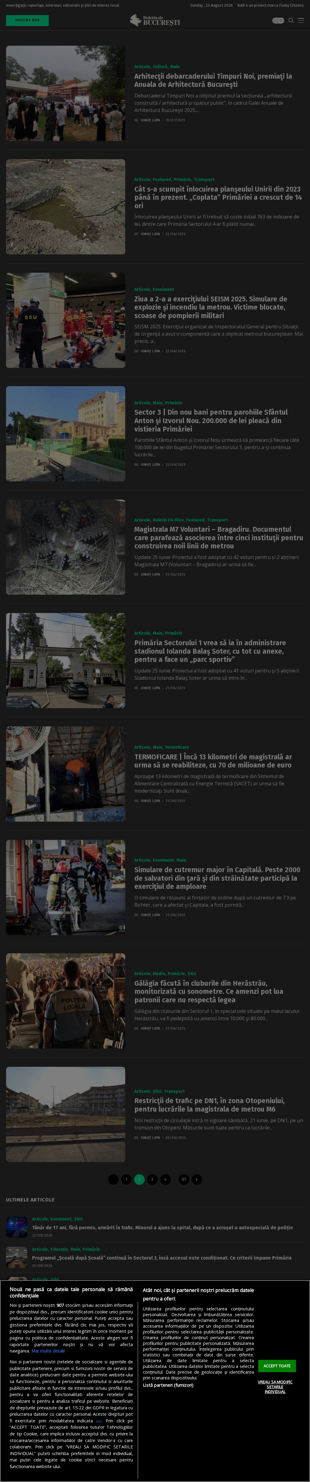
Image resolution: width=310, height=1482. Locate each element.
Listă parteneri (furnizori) (168, 1385)
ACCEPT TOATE (277, 1366)
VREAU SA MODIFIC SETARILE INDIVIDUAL (275, 1386)
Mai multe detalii (48, 1351)
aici (99, 1421)
